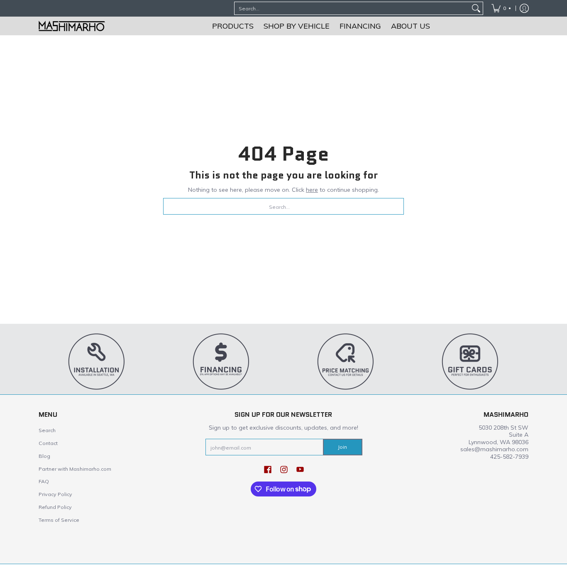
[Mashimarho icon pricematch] (346, 361)
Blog (44, 456)
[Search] (476, 8)
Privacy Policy (55, 494)
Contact (48, 443)
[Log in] (524, 8)
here (312, 189)
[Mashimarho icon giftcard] (470, 361)
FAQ (44, 481)
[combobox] (352, 8)
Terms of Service (59, 520)
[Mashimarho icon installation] (97, 361)
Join (342, 447)
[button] (268, 469)
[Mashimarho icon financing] (221, 361)
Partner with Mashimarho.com (75, 469)
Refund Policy (55, 507)
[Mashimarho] (72, 26)
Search (47, 430)
